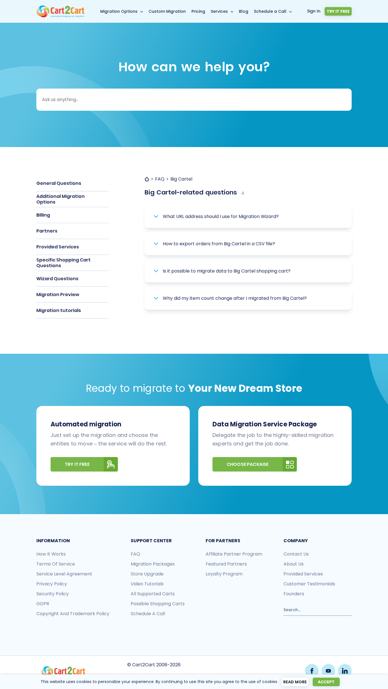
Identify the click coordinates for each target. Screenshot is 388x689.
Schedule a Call (270, 11)
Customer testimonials (309, 584)
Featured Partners (226, 564)
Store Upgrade (147, 574)
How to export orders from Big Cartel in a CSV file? (219, 243)
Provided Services (57, 247)
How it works (51, 554)
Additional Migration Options (60, 199)
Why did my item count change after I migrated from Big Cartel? (235, 298)
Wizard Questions (57, 278)
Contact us (296, 554)
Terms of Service (55, 564)
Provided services (303, 574)
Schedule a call (148, 613)
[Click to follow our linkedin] (345, 671)
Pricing (198, 11)
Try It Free (77, 464)
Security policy (52, 593)
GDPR (42, 603)
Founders (293, 593)
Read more (295, 682)
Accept (326, 682)
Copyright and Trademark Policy (72, 613)
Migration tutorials (58, 310)
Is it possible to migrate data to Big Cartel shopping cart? (227, 271)
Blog (243, 11)
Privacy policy (51, 584)
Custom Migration (167, 11)
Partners (46, 231)
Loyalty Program (224, 574)
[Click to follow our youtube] (328, 671)
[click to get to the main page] (63, 672)
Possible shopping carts (158, 603)
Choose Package (247, 464)
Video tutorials (147, 584)
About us (293, 564)
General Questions (58, 183)
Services (219, 11)
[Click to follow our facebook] (312, 671)
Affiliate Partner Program (234, 554)
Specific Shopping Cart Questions (63, 263)
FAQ (135, 554)
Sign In (313, 11)
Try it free (338, 11)
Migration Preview (57, 294)
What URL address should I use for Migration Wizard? (221, 216)
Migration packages (153, 564)
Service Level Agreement (64, 574)
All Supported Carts (153, 593)
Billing (43, 215)
